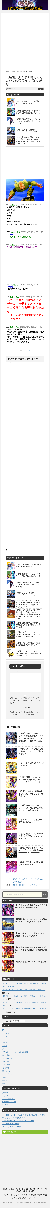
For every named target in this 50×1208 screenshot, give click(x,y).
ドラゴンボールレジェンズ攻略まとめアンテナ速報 (23, 1115)
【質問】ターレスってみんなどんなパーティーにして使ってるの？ (31, 751)
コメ (41, 89)
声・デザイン (7, 1074)
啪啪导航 (11, 986)
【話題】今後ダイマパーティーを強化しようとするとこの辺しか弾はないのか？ (31, 949)
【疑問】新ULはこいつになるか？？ (26, 885)
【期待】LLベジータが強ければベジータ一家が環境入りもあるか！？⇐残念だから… (31, 807)
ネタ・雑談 (6, 1055)
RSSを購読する (11, 1132)
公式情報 (5, 1068)
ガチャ (4, 1042)
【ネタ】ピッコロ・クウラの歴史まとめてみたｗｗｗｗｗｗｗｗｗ (31, 836)
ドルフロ (6, 1096)
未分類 (4, 1080)
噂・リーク (6, 1071)
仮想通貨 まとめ (9, 1102)
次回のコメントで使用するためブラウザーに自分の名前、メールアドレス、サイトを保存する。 (24, 700)
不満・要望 (6, 1065)
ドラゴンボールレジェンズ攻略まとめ (18, 1121)
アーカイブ (7, 1021)
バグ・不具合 (7, 1058)
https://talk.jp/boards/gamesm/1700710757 (33, 350)
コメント (13, 672)
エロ (4, 1039)
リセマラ (5, 1061)
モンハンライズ (8, 1099)
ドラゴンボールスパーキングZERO (15, 1052)
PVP (3, 1030)
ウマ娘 (5, 1105)
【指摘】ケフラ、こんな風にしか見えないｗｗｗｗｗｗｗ (23, 990)
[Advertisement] (25, 41)
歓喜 (4, 1084)
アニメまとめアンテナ (11, 1127)
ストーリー (6, 1049)
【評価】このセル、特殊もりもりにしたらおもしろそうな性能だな (31, 793)
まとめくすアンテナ (10, 1124)
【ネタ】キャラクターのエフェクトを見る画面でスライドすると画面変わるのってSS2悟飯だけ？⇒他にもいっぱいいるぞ (31, 738)
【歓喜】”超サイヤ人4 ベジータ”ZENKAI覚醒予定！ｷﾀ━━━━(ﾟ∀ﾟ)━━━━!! (31, 779)
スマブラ (6, 1093)
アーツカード (7, 1033)
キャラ (12, 550)
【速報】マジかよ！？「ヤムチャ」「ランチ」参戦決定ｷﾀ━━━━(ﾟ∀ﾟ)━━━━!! (31, 850)
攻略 (4, 1077)
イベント (5, 1036)
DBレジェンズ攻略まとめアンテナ (16, 1118)
